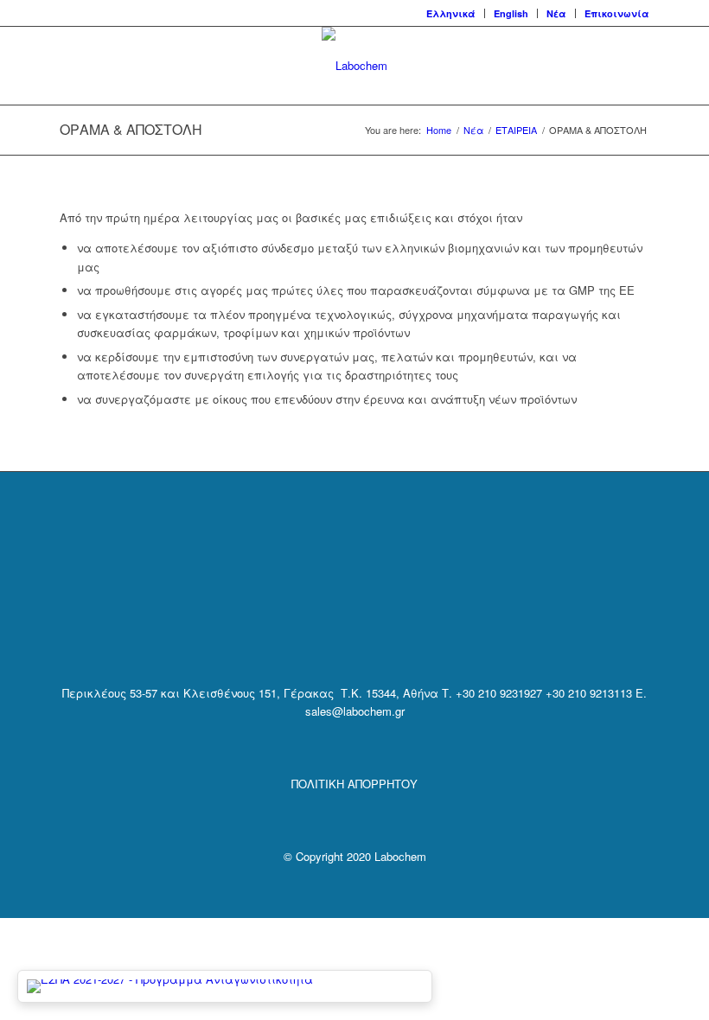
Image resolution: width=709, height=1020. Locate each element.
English (511, 13)
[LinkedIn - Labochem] (354, 621)
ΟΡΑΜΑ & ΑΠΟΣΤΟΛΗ (131, 129)
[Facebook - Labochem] (310, 621)
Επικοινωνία (616, 13)
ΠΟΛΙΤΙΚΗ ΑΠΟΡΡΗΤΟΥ (354, 783)
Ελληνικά (451, 13)
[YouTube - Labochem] (398, 621)
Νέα (556, 13)
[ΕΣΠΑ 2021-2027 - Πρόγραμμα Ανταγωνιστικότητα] (225, 986)
